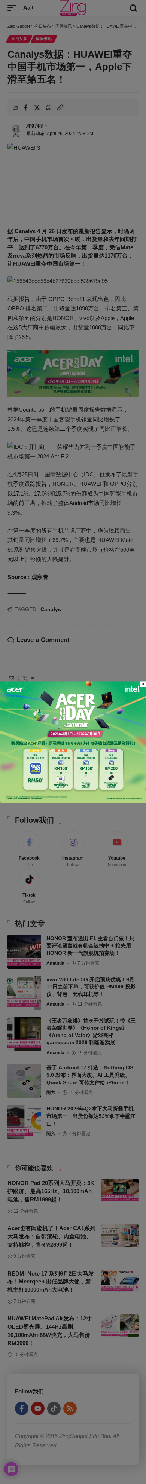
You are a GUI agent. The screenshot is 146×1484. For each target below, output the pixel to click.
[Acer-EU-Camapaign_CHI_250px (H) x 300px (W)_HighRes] (73, 741)
